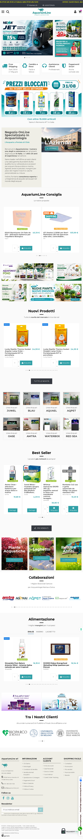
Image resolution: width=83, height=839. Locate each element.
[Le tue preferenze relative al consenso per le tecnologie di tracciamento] (81, 629)
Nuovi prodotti (69, 772)
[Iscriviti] (40, 809)
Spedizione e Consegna (31, 777)
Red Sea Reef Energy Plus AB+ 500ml (8, 489)
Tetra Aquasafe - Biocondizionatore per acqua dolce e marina (71, 487)
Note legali (27, 766)
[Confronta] (22, 230)
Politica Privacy (28, 786)
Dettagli (22, 249)
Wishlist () (33, 5)
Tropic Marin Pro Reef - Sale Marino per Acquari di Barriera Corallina (18, 234)
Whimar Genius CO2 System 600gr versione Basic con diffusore (50, 488)
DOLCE (31, 632)
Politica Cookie (28, 789)
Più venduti (68, 769)
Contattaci (68, 763)
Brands (67, 775)
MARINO (39, 632)
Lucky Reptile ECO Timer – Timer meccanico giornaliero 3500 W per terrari (17, 351)
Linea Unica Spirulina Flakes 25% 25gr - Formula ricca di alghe (17, 665)
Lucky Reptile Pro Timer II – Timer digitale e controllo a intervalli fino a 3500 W (55, 351)
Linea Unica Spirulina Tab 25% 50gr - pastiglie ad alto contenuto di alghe (56, 665)
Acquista (65, 248)
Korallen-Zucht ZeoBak (28, 486)
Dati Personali (48, 768)
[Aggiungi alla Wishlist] (19, 230)
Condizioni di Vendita (30, 769)
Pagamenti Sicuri (29, 780)
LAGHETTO (50, 632)
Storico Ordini (48, 771)
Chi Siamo (26, 763)
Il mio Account (49, 766)
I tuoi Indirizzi (48, 774)
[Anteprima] (25, 230)
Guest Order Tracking (51, 777)
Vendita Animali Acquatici (28, 773)
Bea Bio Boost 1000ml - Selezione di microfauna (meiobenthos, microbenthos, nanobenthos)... (54, 236)
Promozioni (69, 766)
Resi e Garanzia (28, 783)
